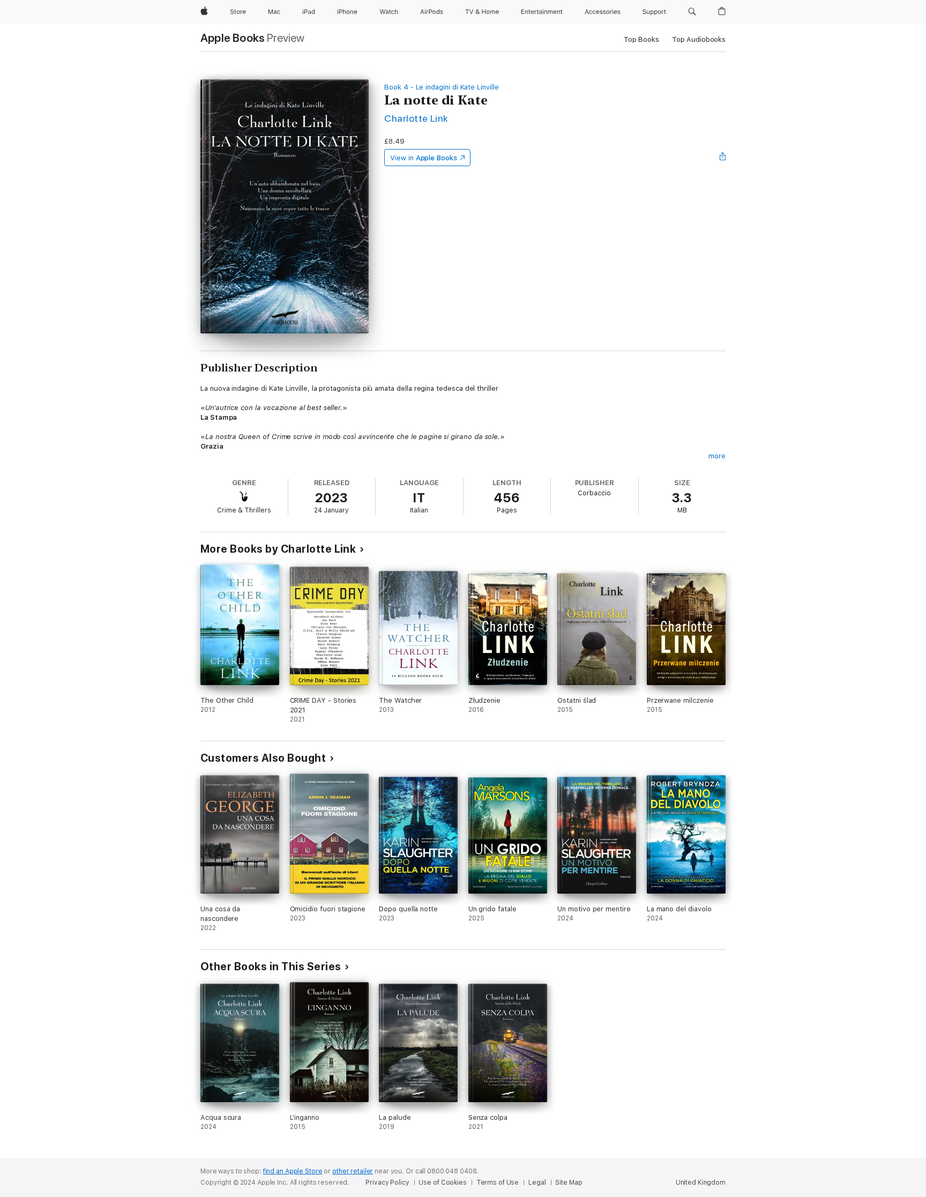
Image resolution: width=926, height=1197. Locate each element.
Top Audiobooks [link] (699, 39)
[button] (692, 12)
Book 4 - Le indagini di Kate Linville (441, 87)
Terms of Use (497, 1182)
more (717, 456)
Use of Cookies (442, 1182)
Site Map (568, 1182)
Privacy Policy (387, 1182)
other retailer (352, 1171)
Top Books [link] (641, 39)
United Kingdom (701, 1182)
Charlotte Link (416, 118)
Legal (537, 1182)
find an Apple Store (293, 1171)
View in (423, 158)
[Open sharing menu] (723, 157)
